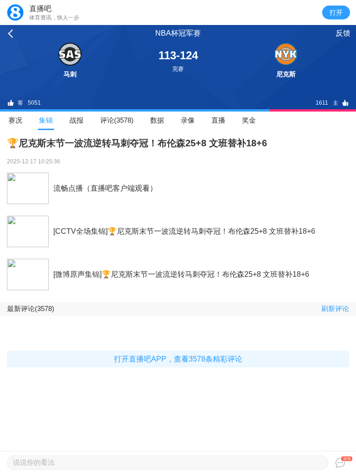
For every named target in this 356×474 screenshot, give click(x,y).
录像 (188, 120)
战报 (76, 120)
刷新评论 (335, 308)
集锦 (46, 120)
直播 (218, 120)
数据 (157, 120)
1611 (322, 103)
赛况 (15, 120)
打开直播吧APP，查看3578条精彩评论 (178, 359)
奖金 (249, 120)
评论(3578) (117, 120)
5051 (34, 103)
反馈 (343, 33)
